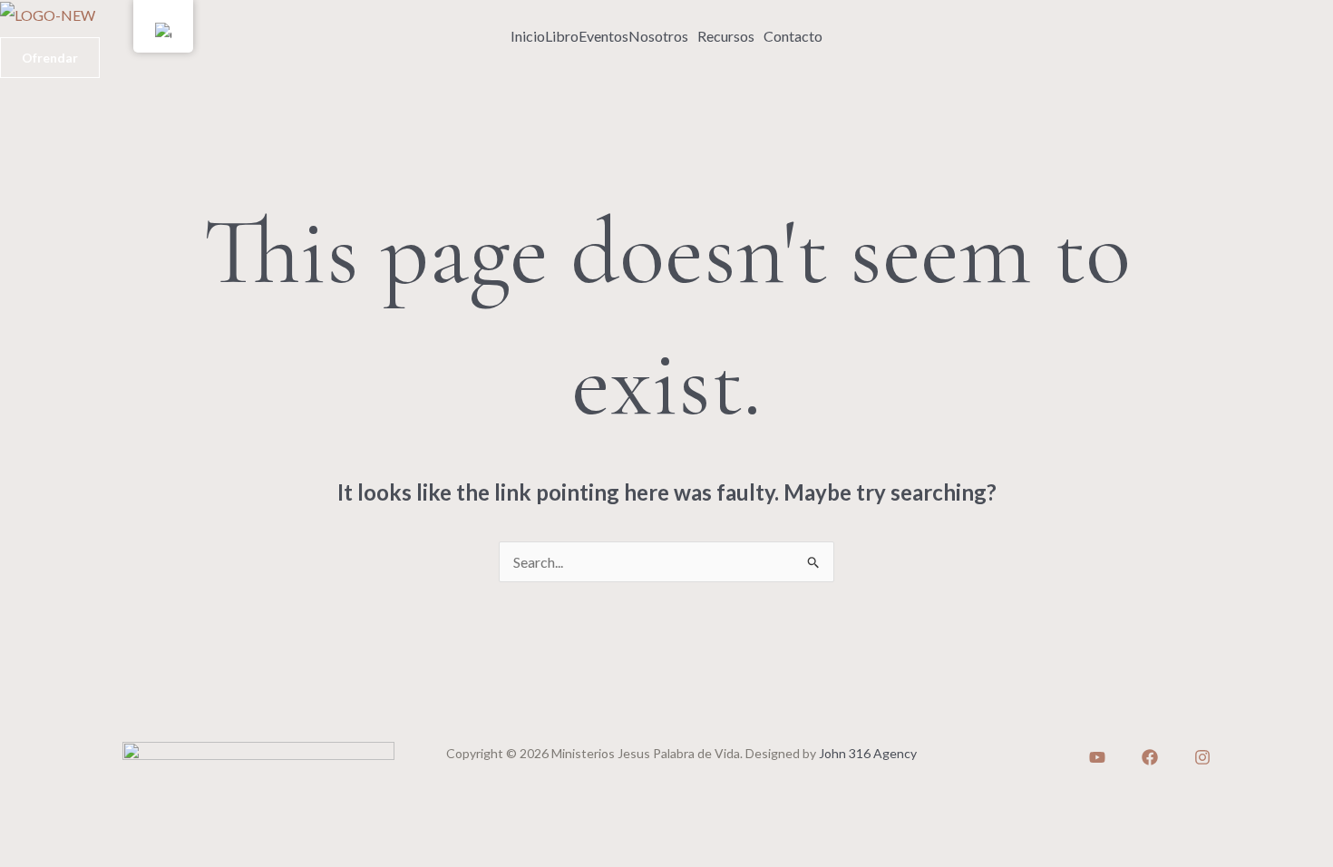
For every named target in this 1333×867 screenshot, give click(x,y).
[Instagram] (1202, 757)
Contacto (793, 36)
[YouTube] (1097, 757)
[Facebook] (1150, 757)
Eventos (603, 36)
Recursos (725, 36)
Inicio (528, 36)
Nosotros (658, 36)
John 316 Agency (868, 753)
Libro (562, 36)
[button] (662, 36)
